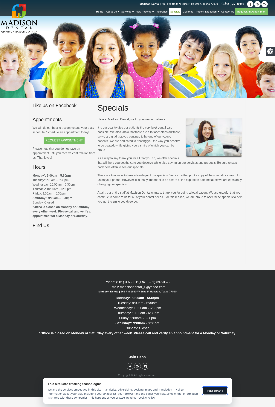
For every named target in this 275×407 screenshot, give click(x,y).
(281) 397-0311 (232, 4)
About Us (111, 11)
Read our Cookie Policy (140, 397)
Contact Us (227, 11)
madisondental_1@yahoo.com (142, 287)
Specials (175, 11)
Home (99, 11)
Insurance (162, 11)
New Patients (143, 11)
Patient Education (206, 11)
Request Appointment (64, 140)
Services (126, 11)
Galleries (188, 11)
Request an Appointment (251, 11)
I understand (215, 390)
